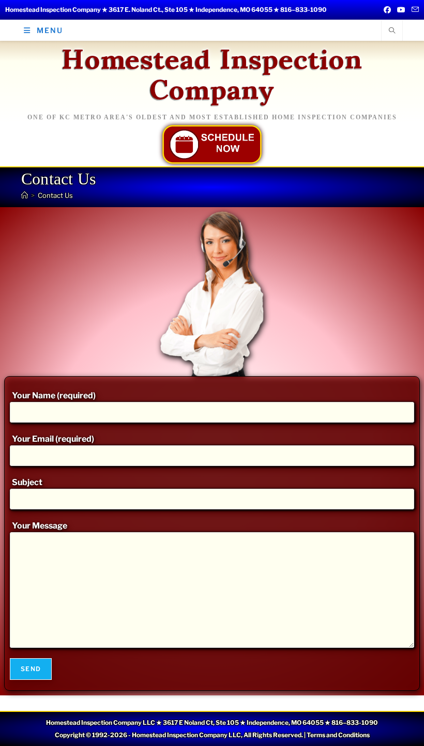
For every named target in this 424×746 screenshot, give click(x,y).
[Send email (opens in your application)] (413, 10)
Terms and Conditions (338, 735)
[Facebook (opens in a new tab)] (387, 10)
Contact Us (55, 195)
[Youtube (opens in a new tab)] (401, 10)
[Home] (24, 195)
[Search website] (392, 31)
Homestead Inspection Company (212, 71)
